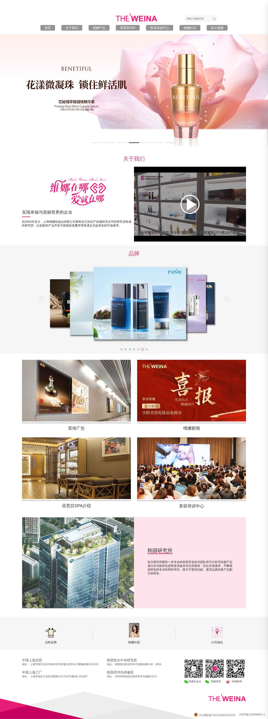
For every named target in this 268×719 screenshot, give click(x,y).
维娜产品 (99, 28)
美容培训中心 (159, 28)
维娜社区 (190, 28)
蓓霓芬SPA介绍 (76, 505)
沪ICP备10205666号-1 (252, 714)
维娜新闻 (191, 428)
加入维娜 (217, 28)
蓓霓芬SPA (127, 28)
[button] (97, 142)
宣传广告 (76, 428)
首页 (48, 28)
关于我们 (72, 28)
